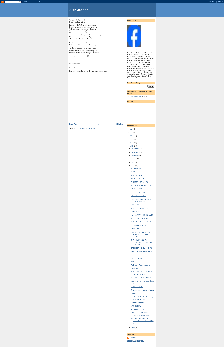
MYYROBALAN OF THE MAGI (141, 278)
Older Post (119, 124)
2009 (131, 146)
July (133, 162)
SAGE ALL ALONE (137, 179)
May (133, 328)
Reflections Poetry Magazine (140, 265)
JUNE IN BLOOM (137, 175)
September (135, 155)
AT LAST (134, 293)
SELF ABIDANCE (137, 168)
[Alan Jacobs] (134, 47)
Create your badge (132, 49)
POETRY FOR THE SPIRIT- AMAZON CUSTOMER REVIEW (140, 234)
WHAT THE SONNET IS (139, 208)
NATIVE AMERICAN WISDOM (141, 251)
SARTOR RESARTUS (138, 196)
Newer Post (73, 124)
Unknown (133, 337)
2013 (131, 132)
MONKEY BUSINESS (138, 189)
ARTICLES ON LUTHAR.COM (141, 222)
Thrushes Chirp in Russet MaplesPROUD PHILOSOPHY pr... (142, 321)
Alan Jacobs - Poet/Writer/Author (134, 96)
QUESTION (135, 212)
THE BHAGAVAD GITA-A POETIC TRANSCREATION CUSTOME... (141, 242)
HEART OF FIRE (137, 287)
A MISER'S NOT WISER (139, 182)
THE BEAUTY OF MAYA (139, 218)
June (133, 166)
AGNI (133, 172)
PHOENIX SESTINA (138, 309)
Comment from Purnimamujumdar (142, 290)
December (135, 149)
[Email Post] (88, 56)
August (134, 159)
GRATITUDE (135, 205)
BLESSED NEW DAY (138, 192)
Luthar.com (134, 268)
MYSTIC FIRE (136, 306)
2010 (131, 143)
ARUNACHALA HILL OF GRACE (142, 225)
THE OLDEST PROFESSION (141, 185)
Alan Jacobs (78, 10)
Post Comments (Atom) (87, 128)
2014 (131, 129)
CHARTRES (135, 229)
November (135, 152)
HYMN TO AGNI (136, 258)
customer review (136, 255)
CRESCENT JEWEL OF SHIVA (141, 248)
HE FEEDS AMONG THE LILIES (142, 215)
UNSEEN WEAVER (137, 302)
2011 (131, 139)
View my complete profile (135, 341)
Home (97, 124)
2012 (131, 136)
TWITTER (134, 262)
